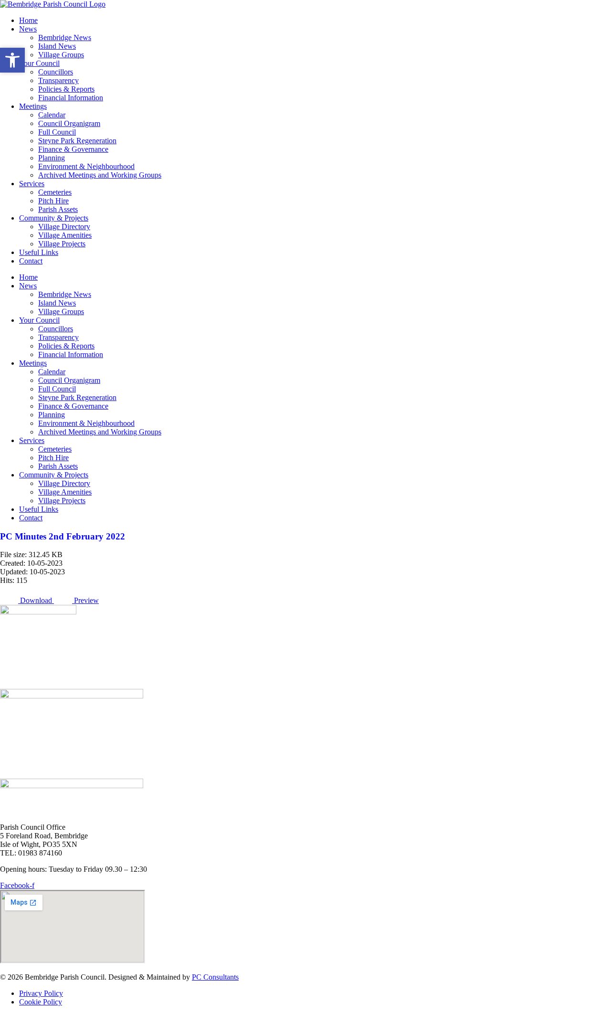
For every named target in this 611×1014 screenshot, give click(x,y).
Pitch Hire (53, 201)
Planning (51, 158)
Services (31, 184)
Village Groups (61, 55)
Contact (30, 261)
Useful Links (38, 252)
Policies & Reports (66, 89)
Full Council (57, 132)
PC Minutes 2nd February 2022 (62, 536)
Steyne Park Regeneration (77, 141)
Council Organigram (69, 123)
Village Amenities (65, 235)
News (28, 29)
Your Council (39, 63)
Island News (57, 46)
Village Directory (64, 226)
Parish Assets (58, 209)
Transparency (58, 80)
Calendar (51, 115)
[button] (12, 60)
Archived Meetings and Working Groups (99, 175)
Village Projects (61, 244)
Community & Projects (53, 218)
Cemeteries (55, 192)
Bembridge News (64, 37)
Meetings (33, 106)
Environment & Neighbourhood (86, 166)
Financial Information (70, 98)
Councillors (55, 72)
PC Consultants (215, 977)
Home (28, 20)
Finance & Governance (73, 149)
